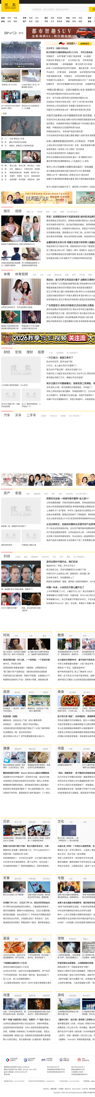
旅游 (74, 18)
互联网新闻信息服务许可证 (56, 1069)
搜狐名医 (32, 749)
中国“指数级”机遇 (53, 76)
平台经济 (50, 72)
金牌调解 (13, 179)
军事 (9, 18)
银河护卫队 (35, 173)
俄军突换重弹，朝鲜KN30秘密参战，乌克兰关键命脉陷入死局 (30, 911)
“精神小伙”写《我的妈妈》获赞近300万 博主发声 (67, 175)
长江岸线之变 (74, 60)
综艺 (55, 212)
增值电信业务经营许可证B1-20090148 (16, 1067)
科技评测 (45, 557)
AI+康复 (87, 56)
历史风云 (46, 879)
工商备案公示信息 (77, 1072)
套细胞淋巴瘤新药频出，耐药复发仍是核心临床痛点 (26, 785)
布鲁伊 (12, 176)
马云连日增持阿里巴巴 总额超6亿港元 (63, 153)
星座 (6, 938)
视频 (52, 18)
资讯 (46, 494)
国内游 (17, 692)
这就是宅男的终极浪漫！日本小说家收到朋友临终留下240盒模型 (31, 1027)
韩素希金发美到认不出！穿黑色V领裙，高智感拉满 (25, 680)
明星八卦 (29, 212)
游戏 (61, 995)
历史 (6, 821)
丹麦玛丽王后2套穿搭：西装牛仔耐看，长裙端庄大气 (26, 676)
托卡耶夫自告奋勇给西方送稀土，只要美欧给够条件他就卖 (29, 907)
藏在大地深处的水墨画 (17, 142)
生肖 (44, 939)
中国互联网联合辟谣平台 (79, 1074)
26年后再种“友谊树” (83, 76)
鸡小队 (27, 176)
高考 (70, 636)
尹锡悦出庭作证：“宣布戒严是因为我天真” (64, 131)
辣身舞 (26, 173)
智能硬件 (34, 557)
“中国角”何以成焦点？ (55, 80)
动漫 (6, 995)
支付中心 (46, 1089)
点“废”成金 (61, 72)
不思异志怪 (28, 169)
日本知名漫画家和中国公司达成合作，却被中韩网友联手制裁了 (31, 1024)
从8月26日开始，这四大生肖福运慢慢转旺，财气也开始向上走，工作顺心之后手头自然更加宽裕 (45, 971)
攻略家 (45, 692)
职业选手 (86, 996)
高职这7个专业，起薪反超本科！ (72, 668)
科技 (7, 556)
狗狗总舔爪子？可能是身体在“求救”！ (74, 967)
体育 (7, 274)
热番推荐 (46, 996)
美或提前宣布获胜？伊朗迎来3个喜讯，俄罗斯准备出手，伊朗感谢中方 (34, 922)
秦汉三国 (18, 822)
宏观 (9, 21)
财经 (7, 352)
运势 (30, 939)
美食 (61, 692)
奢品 (44, 636)
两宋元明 (46, 822)
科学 (61, 557)
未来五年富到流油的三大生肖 (16, 967)
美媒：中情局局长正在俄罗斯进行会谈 (63, 127)
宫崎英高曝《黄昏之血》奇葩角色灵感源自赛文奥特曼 (27, 1035)
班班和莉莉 (35, 176)
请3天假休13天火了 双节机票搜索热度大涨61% (24, 736)
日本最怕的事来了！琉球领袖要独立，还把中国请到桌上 (28, 866)
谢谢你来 (31, 179)
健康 (80, 21)
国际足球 (57, 275)
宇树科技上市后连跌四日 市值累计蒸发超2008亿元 (68, 106)
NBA (37, 18)
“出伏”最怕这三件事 (16, 139)
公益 (70, 879)
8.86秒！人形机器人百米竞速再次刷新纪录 (76, 922)
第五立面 (13, 166)
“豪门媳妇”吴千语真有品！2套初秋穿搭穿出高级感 (25, 672)
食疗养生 (86, 692)
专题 (15, 18)
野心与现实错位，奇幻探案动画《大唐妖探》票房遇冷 (27, 1039)
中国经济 (50, 56)
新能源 (59, 21)
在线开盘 (69, 494)
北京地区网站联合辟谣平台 (56, 1072)
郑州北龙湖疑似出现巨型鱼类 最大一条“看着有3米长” (69, 157)
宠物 (61, 938)
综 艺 (4, 179)
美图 (62, 212)
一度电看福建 (67, 64)
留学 (85, 636)
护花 (12, 169)
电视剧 (59, 18)
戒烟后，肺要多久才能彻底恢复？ (22, 146)
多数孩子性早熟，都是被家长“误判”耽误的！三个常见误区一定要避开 (33, 793)
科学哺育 (86, 749)
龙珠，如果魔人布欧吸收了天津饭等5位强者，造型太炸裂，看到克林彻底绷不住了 (39, 1031)
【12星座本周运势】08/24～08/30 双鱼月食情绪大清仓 (27, 983)
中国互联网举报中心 (13, 1059)
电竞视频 (72, 996)
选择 (38, 179)
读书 (85, 822)
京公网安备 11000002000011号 (16, 1072)
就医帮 (45, 749)
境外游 (31, 692)
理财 (15, 21)
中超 (49, 275)
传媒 (85, 879)
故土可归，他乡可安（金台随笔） (72, 854)
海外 (60, 494)
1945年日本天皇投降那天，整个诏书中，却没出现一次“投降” (29, 862)
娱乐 (7, 211)
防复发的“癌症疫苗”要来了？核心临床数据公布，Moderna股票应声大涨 (34, 789)
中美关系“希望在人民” (55, 60)
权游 (38, 166)
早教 (70, 749)
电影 (47, 212)
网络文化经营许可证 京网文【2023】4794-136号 (20, 1069)
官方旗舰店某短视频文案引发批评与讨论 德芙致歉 (68, 171)
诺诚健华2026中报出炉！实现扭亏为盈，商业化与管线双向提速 (31, 777)
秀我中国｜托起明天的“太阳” (15, 854)
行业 (51, 353)
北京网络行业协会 (49, 1059)
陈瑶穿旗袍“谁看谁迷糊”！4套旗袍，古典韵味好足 (25, 668)
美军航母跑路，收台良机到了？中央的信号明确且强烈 (27, 915)
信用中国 (7, 1074)
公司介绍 (85, 1089)
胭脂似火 (19, 169)
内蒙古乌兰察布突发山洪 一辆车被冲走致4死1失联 (68, 110)
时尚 (6, 635)
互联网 (17, 557)
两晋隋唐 (32, 822)
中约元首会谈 (87, 52)
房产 (7, 493)
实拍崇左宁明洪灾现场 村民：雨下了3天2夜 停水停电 (69, 102)
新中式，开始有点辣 (12, 664)
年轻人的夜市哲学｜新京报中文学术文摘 (75, 858)
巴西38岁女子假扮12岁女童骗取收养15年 (76, 781)
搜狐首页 (10, 6)
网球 (90, 275)
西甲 (74, 275)
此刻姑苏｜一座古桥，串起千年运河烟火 (21, 724)
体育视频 (21, 274)
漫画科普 (32, 996)
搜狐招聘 (53, 1089)
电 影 (4, 173)
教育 (74, 21)
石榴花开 (50, 84)
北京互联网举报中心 (31, 1059)
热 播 (4, 166)
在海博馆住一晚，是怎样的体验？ (18, 732)
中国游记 (68, 76)
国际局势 (18, 879)
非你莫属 (22, 179)
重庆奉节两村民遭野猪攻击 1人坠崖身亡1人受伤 (67, 161)
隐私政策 (92, 1089)
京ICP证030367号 (53, 1067)
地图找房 (37, 494)
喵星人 (85, 939)
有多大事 (22, 166)
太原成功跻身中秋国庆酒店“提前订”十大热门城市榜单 (26, 728)
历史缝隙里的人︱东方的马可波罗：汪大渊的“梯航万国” (27, 858)
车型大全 (53, 416)
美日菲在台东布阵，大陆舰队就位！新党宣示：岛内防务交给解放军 (32, 919)
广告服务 (61, 1089)
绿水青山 (31, 166)
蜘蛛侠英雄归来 (16, 173)
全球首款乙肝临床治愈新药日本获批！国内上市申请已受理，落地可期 (33, 781)
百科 (53, 494)
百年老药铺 (88, 60)
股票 (41, 352)
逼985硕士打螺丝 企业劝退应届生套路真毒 (76, 680)
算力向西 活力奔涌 (83, 64)
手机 (54, 557)
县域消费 (73, 72)
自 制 (4, 169)
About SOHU (76, 1089)
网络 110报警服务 (66, 1059)
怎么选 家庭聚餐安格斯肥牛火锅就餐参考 (76, 728)
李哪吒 (20, 176)
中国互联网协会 (85, 1059)
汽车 (7, 415)
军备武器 (32, 879)
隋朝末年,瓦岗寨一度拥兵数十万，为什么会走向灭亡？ (27, 850)
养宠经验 (72, 939)
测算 (16, 939)
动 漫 (4, 176)
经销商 (63, 416)
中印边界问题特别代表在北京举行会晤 (63, 94)
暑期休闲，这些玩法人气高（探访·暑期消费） (23, 720)
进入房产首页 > (82, 494)
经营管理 (59, 353)
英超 (31, 18)
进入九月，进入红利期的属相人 (17, 979)
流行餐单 (72, 692)
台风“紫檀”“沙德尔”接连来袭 (69, 56)
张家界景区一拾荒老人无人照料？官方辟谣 (65, 149)
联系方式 (68, 1089)
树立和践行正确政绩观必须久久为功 (62, 52)
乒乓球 (82, 275)
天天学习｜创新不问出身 (57, 48)
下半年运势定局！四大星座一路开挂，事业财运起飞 (26, 975)
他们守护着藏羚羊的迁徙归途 (70, 84)
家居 (37, 21)
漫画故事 (18, 996)
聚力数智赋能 (52, 64)
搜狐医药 (18, 749)
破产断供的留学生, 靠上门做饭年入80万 (75, 672)
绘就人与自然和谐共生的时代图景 (61, 68)
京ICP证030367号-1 (78, 1067)
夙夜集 (37, 169)
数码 (68, 557)
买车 (52, 21)
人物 (30, 636)
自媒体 (43, 416)
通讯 (25, 557)
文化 (61, 821)
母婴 (80, 18)
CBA (42, 275)
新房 (31, 21)
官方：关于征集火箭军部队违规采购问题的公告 (67, 98)
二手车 (31, 415)
